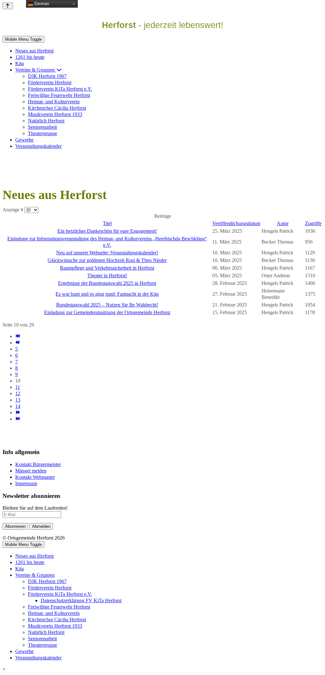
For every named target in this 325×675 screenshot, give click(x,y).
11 (17, 387)
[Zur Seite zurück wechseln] (17, 342)
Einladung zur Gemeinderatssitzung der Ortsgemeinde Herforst (107, 312)
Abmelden (41, 526)
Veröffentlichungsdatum (236, 223)
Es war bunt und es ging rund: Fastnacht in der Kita (107, 294)
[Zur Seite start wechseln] (17, 336)
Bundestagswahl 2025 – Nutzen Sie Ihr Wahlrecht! (107, 304)
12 (17, 393)
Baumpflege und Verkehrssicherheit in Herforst (107, 268)
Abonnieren (15, 526)
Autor (283, 223)
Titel (107, 223)
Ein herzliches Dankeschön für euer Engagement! (107, 231)
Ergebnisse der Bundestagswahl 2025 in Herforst (107, 283)
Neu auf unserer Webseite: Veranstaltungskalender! (107, 252)
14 (17, 406)
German (41, 3)
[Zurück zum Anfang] (8, 6)
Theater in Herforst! (107, 275)
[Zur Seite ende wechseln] (17, 419)
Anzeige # (13, 209)
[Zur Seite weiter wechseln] (17, 412)
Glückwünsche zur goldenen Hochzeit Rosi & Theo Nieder (107, 260)
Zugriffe (313, 223)
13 (17, 400)
